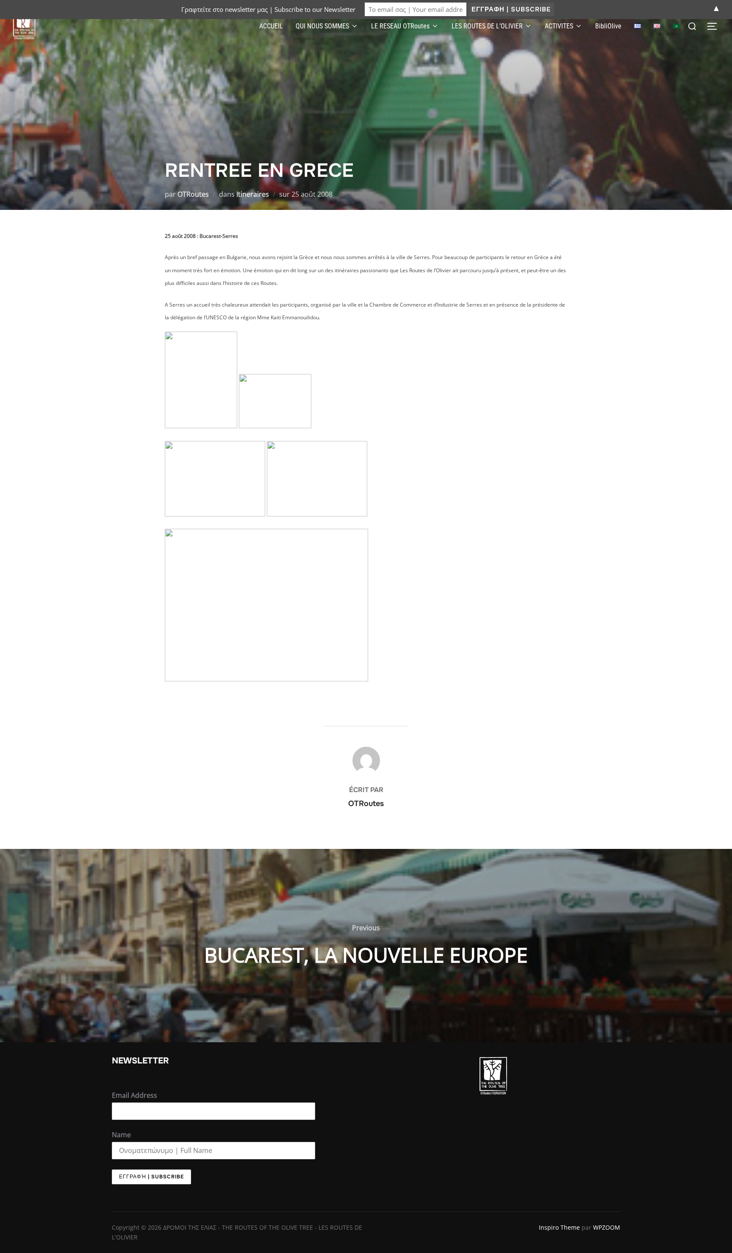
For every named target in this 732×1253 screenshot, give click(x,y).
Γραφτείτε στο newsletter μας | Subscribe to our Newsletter (268, 9)
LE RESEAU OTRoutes (400, 26)
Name (121, 1134)
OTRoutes (193, 194)
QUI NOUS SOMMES (322, 26)
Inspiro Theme (559, 1227)
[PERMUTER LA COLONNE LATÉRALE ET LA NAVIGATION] (715, 26)
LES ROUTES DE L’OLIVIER (487, 26)
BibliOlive (608, 26)
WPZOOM (606, 1227)
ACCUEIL (271, 26)
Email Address (134, 1095)
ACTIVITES (559, 26)
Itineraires (252, 194)
